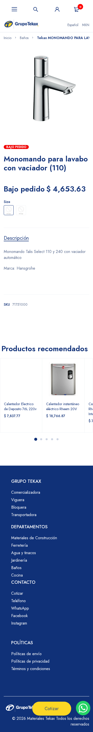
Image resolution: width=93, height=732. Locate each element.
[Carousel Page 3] (46, 439)
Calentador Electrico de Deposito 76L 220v (20, 406)
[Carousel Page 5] (57, 439)
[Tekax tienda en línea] (21, 25)
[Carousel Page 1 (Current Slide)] (35, 439)
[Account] (57, 9)
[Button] (35, 9)
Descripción (16, 238)
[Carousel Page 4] (52, 439)
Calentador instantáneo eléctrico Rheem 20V (62, 406)
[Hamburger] (14, 9)
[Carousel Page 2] (41, 439)
